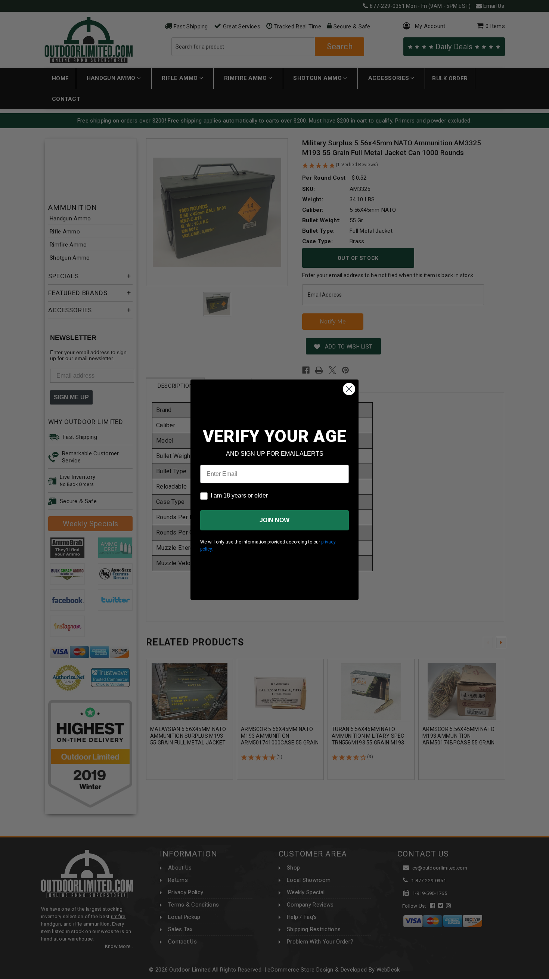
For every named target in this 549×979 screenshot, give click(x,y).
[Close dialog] (349, 389)
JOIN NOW (274, 520)
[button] (548, 975)
